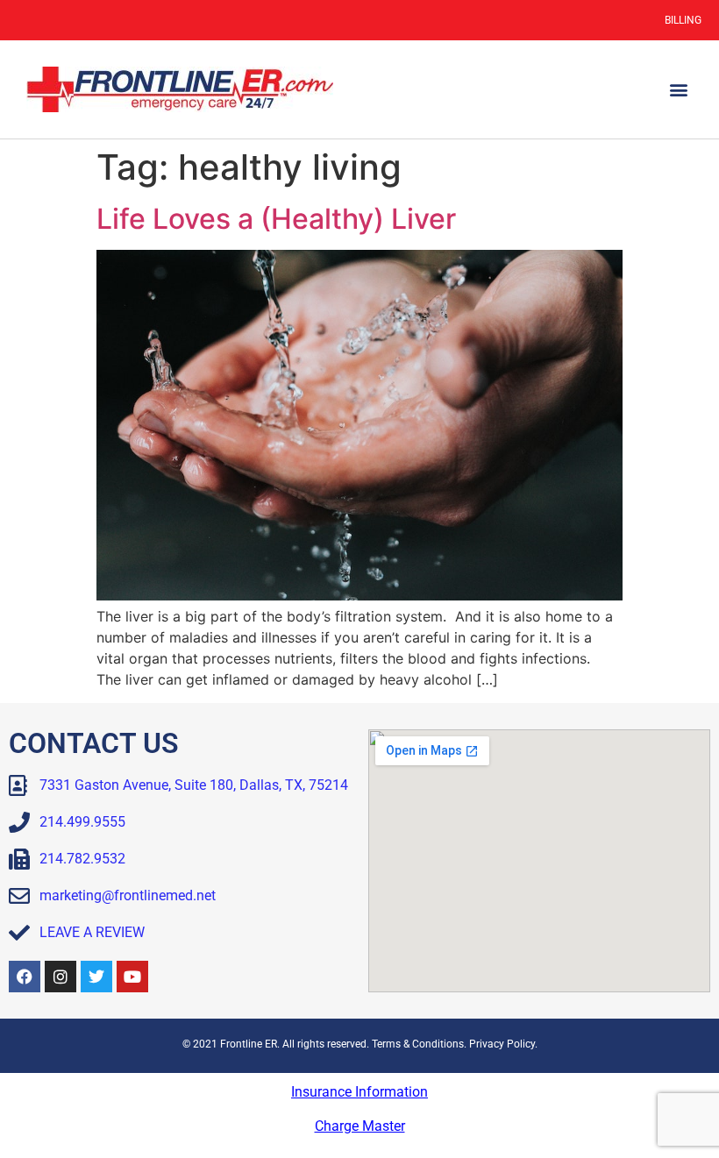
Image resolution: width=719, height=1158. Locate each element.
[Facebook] (24, 976)
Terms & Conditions (418, 1044)
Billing (683, 20)
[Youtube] (132, 976)
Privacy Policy (502, 1044)
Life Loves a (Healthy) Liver (276, 219)
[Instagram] (60, 976)
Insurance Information (359, 1091)
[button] (678, 89)
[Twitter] (96, 976)
